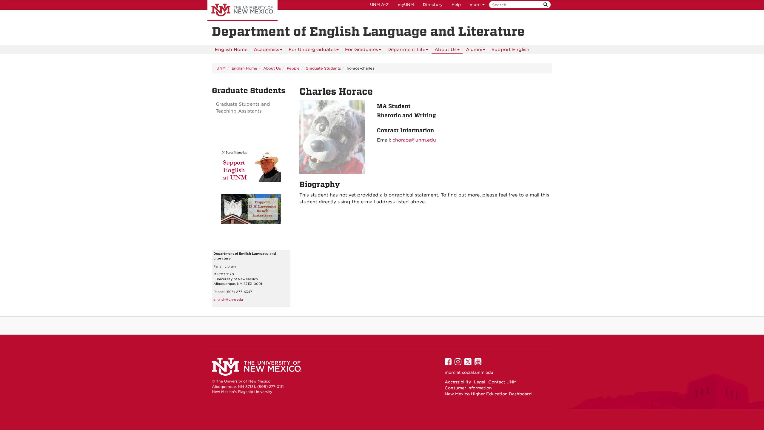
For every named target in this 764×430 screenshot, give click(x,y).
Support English (510, 49)
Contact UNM (502, 382)
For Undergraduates (312, 49)
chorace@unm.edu (414, 140)
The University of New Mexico (242, 10)
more (476, 4)
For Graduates (361, 49)
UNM (221, 68)
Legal (479, 382)
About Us (446, 49)
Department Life (406, 49)
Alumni (474, 49)
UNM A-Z (379, 4)
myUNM (406, 4)
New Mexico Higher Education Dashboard (488, 393)
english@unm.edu (228, 300)
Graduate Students (323, 68)
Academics (266, 49)
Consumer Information (468, 388)
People (293, 68)
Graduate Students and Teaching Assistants (243, 108)
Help (456, 4)
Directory (433, 4)
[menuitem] (231, 49)
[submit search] (545, 4)
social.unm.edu (477, 372)
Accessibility (458, 382)
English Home (231, 49)
